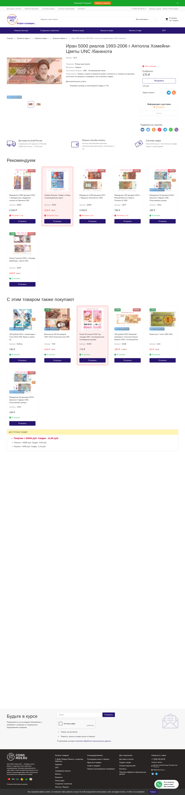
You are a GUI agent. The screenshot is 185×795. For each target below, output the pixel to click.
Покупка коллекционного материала (101, 769)
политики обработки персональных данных (93, 741)
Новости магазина (32, 9)
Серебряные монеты (63, 771)
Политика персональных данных (17, 784)
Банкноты (58, 777)
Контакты (81, 9)
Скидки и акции (125, 762)
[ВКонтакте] (142, 130)
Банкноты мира (106, 30)
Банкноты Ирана (59, 38)
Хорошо (153, 792)
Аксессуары (59, 781)
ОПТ (164, 30)
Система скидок (48, 9)
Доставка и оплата (14, 9)
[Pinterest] (159, 130)
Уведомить (159, 81)
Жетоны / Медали (62, 787)
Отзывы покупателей (66, 9)
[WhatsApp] (171, 130)
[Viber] (176, 130)
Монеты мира (78, 30)
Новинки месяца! (21, 30)
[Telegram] (165, 130)
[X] (148, 130)
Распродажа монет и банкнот (98, 759)
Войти (165, 9)
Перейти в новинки (102, 3)
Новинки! (58, 764)
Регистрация (173, 9)
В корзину (22, 221)
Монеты (58, 774)
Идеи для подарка (94, 762)
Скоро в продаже (93, 766)
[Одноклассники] (154, 130)
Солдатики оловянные (49, 30)
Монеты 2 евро (135, 30)
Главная (10, 38)
